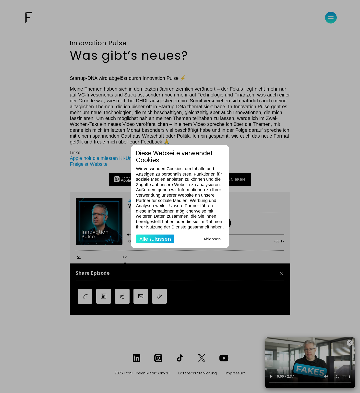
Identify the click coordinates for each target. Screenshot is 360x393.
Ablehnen (212, 238)
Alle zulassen (155, 239)
